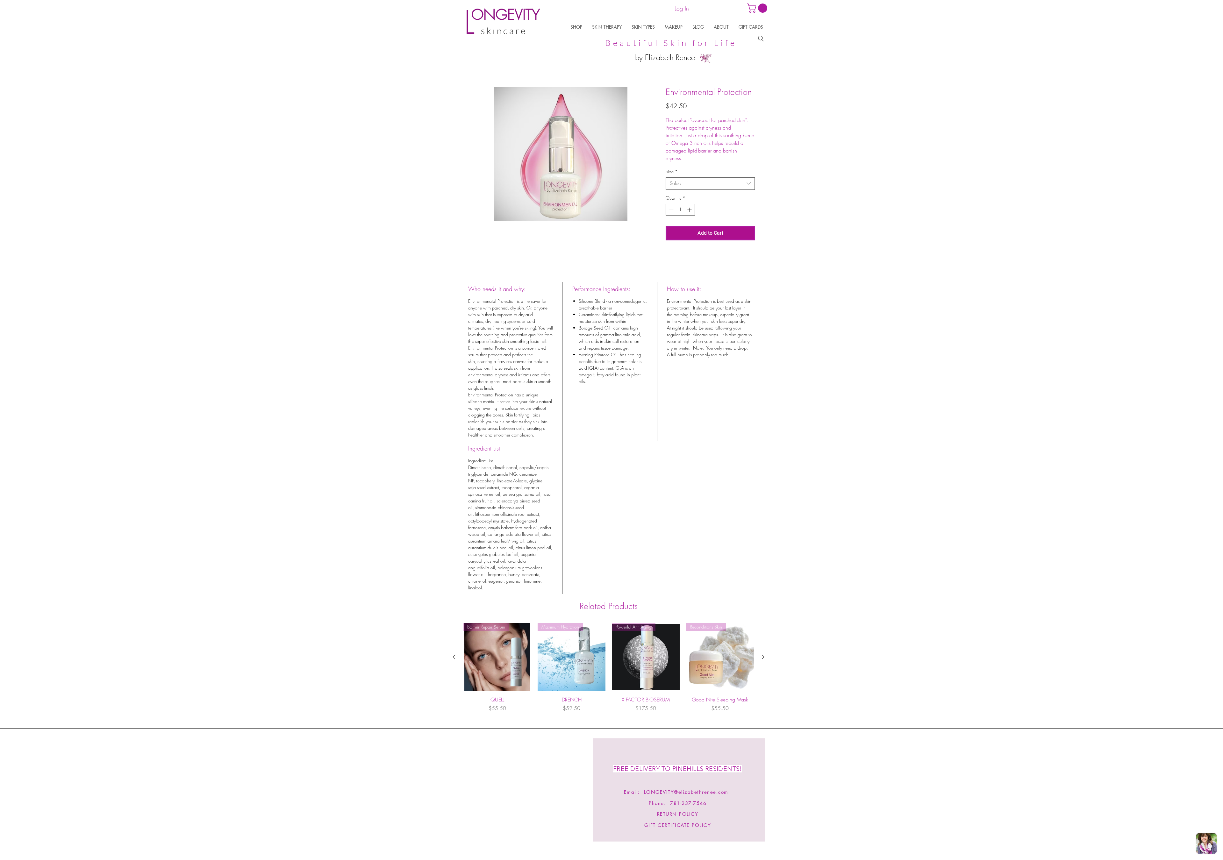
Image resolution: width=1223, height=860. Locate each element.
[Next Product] (763, 657)
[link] (758, 8)
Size (672, 171)
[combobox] (710, 183)
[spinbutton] (680, 209)
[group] (608, 671)
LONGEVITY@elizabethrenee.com (686, 792)
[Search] (761, 38)
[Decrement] (671, 209)
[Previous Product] (454, 657)
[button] (576, 27)
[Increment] (690, 209)
